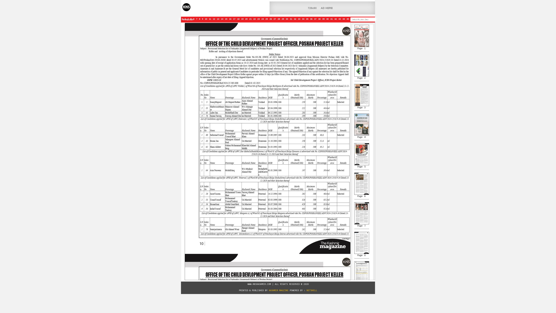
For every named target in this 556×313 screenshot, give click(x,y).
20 (246, 19)
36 (311, 19)
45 (348, 19)
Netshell (312, 290)
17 (234, 19)
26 (271, 19)
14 (222, 19)
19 (242, 19)
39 (323, 19)
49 (364, 19)
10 (206, 19)
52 (376, 19)
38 (319, 19)
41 (331, 19)
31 (291, 19)
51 (372, 19)
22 (254, 19)
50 (368, 19)
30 (287, 19)
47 (356, 19)
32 (295, 19)
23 (258, 19)
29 (283, 19)
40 (327, 19)
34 (303, 19)
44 (344, 19)
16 (230, 19)
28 (279, 19)
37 (315, 19)
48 (360, 19)
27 (275, 19)
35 (307, 19)
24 (262, 19)
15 (226, 19)
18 (238, 19)
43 (340, 19)
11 (210, 19)
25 (267, 19)
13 (218, 19)
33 (299, 19)
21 (250, 19)
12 (214, 19)
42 (335, 19)
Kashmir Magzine (278, 290)
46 (352, 19)
